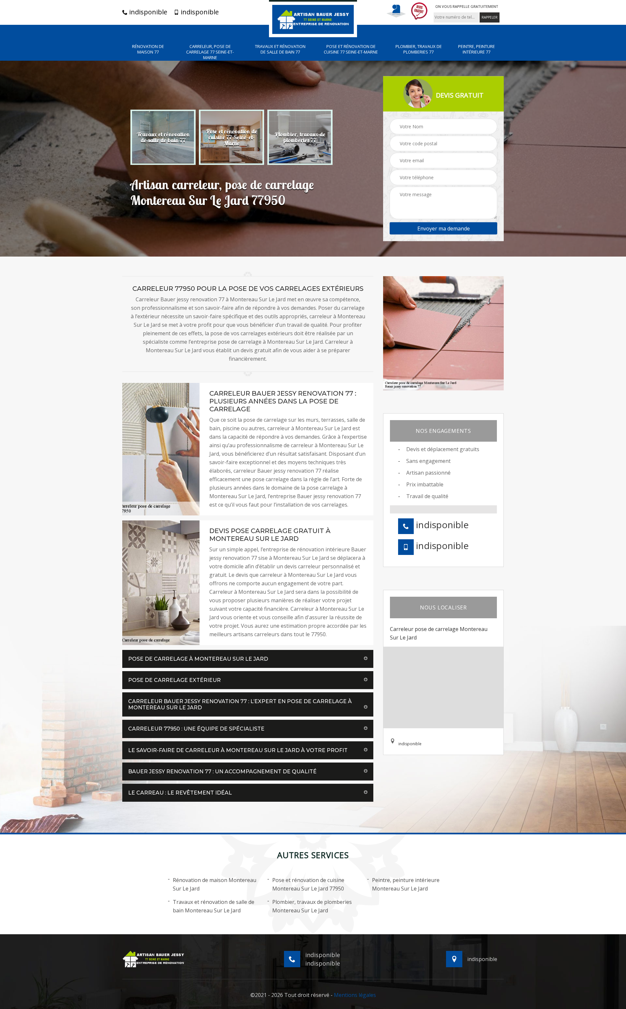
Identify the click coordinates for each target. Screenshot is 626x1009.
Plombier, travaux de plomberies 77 (418, 49)
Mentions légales (355, 995)
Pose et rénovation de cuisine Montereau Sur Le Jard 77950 (308, 884)
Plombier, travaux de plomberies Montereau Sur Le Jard (312, 906)
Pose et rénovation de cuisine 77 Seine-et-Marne (351, 49)
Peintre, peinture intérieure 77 (476, 49)
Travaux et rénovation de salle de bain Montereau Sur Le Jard (213, 906)
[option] (163, 137)
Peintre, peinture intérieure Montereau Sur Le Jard (406, 884)
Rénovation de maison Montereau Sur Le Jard (214, 884)
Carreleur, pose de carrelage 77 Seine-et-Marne (210, 52)
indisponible (147, 12)
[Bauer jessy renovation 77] (313, 18)
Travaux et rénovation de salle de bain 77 (280, 49)
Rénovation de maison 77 (148, 49)
